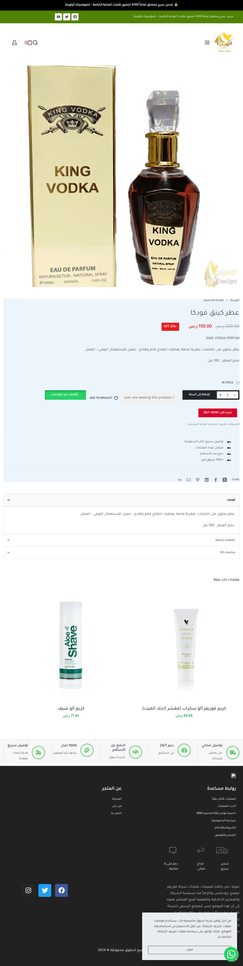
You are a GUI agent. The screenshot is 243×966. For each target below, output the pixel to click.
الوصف (231, 500)
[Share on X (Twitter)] (225, 480)
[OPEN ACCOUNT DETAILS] (14, 42)
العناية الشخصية (214, 300)
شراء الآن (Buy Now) (217, 412)
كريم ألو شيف (71, 708)
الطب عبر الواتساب (63, 394)
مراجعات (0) (227, 552)
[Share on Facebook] (216, 480)
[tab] (121, 500)
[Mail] (189, 480)
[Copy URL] (180, 480)
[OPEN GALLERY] (121, 176)
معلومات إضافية (225, 540)
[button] (65, 398)
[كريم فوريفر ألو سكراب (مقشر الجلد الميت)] (184, 643)
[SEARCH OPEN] (35, 42)
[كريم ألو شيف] (70, 643)
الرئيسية (234, 300)
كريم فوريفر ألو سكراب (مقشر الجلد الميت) (184, 708)
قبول (190, 950)
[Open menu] (207, 42)
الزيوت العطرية (217, 424)
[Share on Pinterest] (198, 480)
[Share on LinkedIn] (207, 480)
